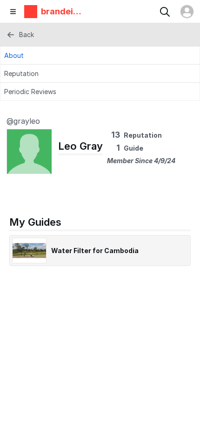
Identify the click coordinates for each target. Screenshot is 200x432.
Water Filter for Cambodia (95, 250)
